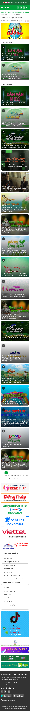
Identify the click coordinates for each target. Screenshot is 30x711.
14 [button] (18, 475)
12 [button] (12, 475)
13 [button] (15, 475)
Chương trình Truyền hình (22, 12)
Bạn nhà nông (8, 572)
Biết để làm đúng (9, 568)
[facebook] (25, 21)
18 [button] (9, 478)
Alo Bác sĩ (6, 587)
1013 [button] (15, 478)
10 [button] (6, 475)
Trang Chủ (3, 12)
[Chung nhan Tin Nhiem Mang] (15, 700)
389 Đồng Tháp (8, 558)
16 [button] (24, 475)
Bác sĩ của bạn (8, 598)
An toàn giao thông (9, 565)
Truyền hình (11, 12)
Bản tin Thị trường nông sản (12, 575)
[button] (20, 478)
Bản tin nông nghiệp (9, 605)
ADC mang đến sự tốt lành (11, 561)
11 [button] (9, 475)
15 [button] (21, 475)
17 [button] (27, 475)
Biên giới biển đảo (9, 594)
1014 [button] (18, 478)
